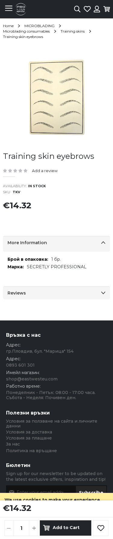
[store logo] (21, 9)
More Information (27, 242)
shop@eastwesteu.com (32, 379)
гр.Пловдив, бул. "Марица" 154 (40, 351)
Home (8, 26)
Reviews (17, 293)
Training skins (73, 31)
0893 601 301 (20, 365)
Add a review (45, 170)
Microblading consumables (26, 31)
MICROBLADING (39, 26)
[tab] (56, 244)
